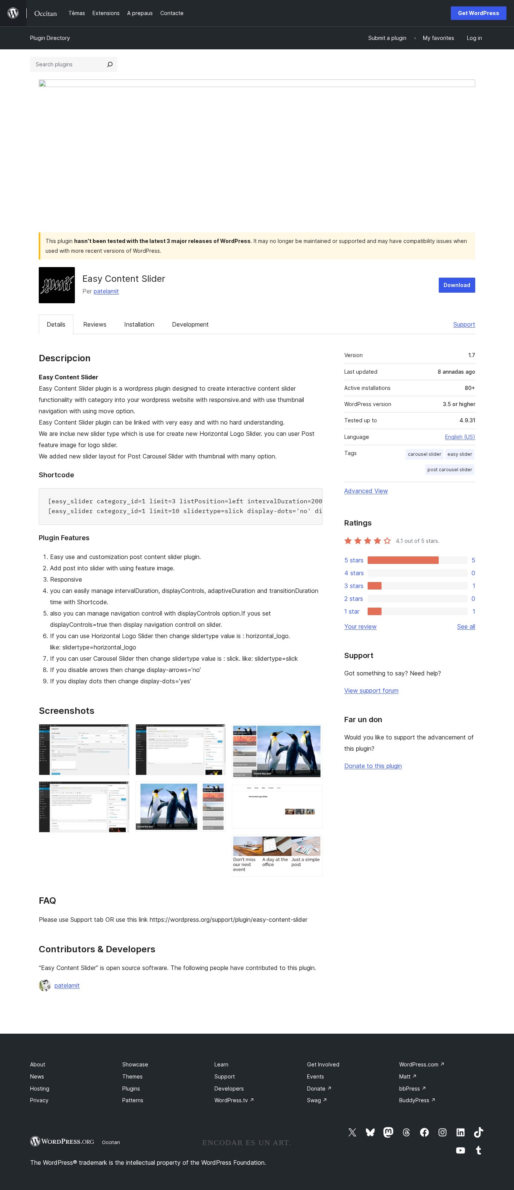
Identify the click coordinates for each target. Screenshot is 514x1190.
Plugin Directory (50, 38)
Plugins (131, 1088)
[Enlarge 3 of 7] (215, 734)
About (37, 1064)
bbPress (412, 1088)
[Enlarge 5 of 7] (312, 734)
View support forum (371, 690)
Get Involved (323, 1064)
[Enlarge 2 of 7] (119, 791)
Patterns (132, 1100)
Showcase (135, 1064)
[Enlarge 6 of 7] (312, 795)
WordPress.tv (234, 1100)
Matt (408, 1076)
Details (56, 324)
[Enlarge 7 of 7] (312, 845)
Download (457, 285)
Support (464, 324)
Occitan (111, 1142)
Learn (221, 1064)
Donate (319, 1088)
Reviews (94, 324)
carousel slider (424, 454)
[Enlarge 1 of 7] (119, 734)
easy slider (459, 454)
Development (190, 324)
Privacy (39, 1100)
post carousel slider (449, 469)
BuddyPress (417, 1100)
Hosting (39, 1088)
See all (466, 626)
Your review (360, 626)
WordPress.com (422, 1064)
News (37, 1076)
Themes (132, 1076)
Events (315, 1076)
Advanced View (366, 491)
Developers (229, 1088)
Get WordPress (478, 13)
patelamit (106, 291)
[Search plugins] (109, 64)
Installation (139, 324)
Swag (317, 1100)
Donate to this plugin (373, 766)
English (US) (460, 437)
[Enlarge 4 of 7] (215, 791)
